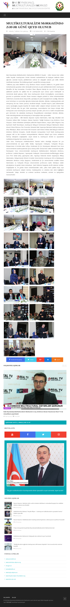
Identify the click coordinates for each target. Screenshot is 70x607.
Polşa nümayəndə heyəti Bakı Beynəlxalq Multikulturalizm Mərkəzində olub (34, 528)
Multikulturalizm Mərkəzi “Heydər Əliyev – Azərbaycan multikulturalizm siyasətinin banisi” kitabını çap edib (38, 512)
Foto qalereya (24, 31)
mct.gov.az (9, 565)
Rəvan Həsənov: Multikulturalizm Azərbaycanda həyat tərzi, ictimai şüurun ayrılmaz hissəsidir (39, 520)
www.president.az (11, 559)
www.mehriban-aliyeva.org (13, 562)
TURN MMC (9, 602)
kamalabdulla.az (10, 569)
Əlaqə (14, 597)
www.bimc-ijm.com (11, 579)
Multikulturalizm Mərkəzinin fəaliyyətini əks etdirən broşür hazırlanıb (32, 536)
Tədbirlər (17, 31)
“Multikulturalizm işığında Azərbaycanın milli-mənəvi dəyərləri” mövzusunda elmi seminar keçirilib (38, 545)
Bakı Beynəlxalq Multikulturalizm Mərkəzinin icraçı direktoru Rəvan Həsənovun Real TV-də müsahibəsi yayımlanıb (33, 413)
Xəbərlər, (11, 31)
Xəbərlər (7, 408)
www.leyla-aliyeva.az (12, 572)
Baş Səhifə (7, 597)
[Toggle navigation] (4, 15)
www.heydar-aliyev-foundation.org (15, 576)
